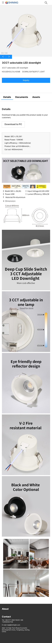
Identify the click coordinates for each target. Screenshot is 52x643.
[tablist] (26, 97)
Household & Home (11, 72)
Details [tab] (7, 97)
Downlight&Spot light (33, 72)
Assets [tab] (36, 97)
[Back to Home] (11, 2)
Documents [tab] (21, 97)
